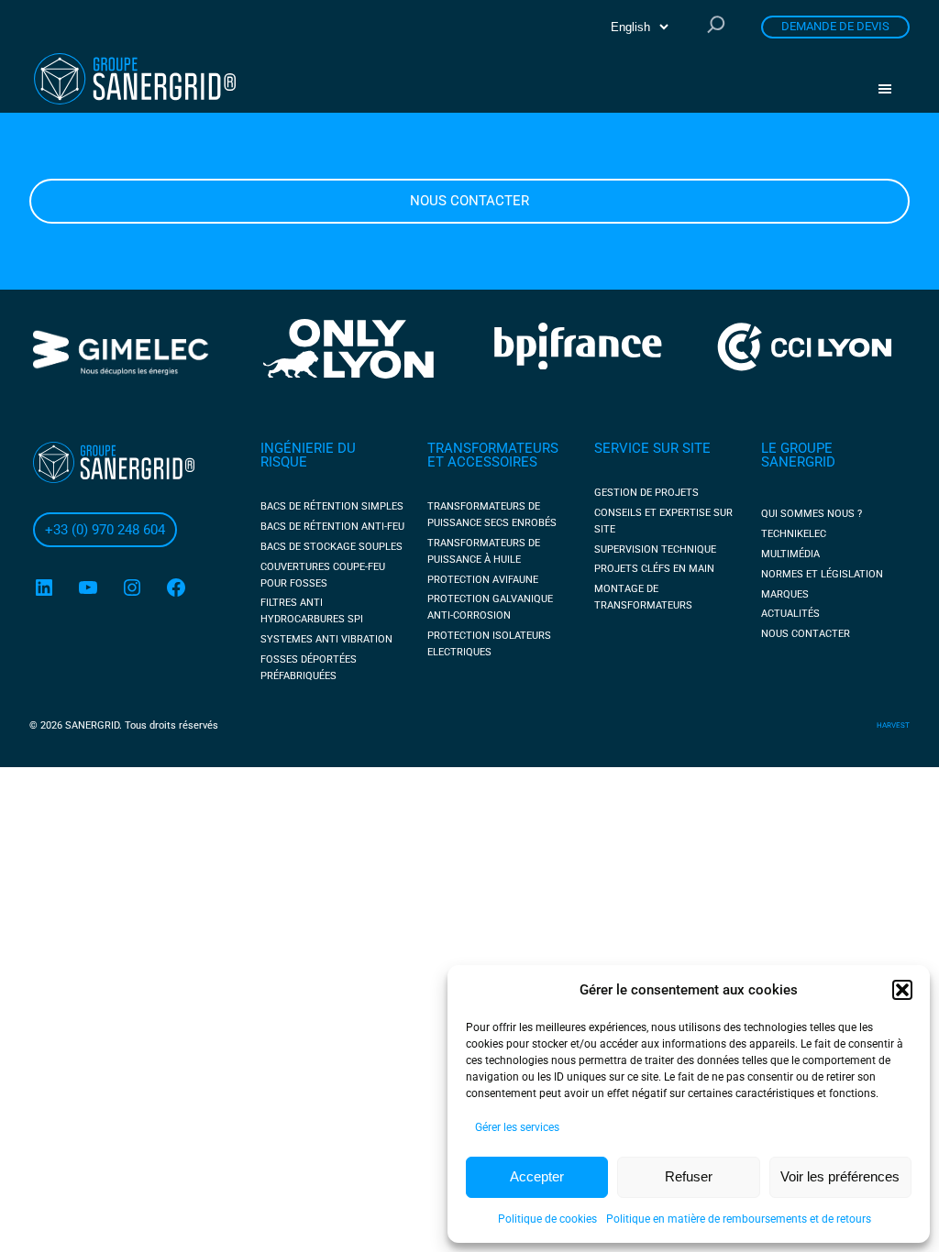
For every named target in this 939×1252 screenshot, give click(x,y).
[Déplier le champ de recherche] (716, 26)
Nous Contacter (469, 200)
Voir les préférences (840, 1176)
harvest (893, 725)
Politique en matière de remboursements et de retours (738, 1219)
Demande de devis (835, 26)
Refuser (689, 1176)
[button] (902, 990)
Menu (891, 89)
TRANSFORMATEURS (492, 448)
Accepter (537, 1176)
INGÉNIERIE (298, 448)
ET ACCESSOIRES (482, 462)
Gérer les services (517, 1127)
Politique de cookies (547, 1219)
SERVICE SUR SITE (652, 448)
